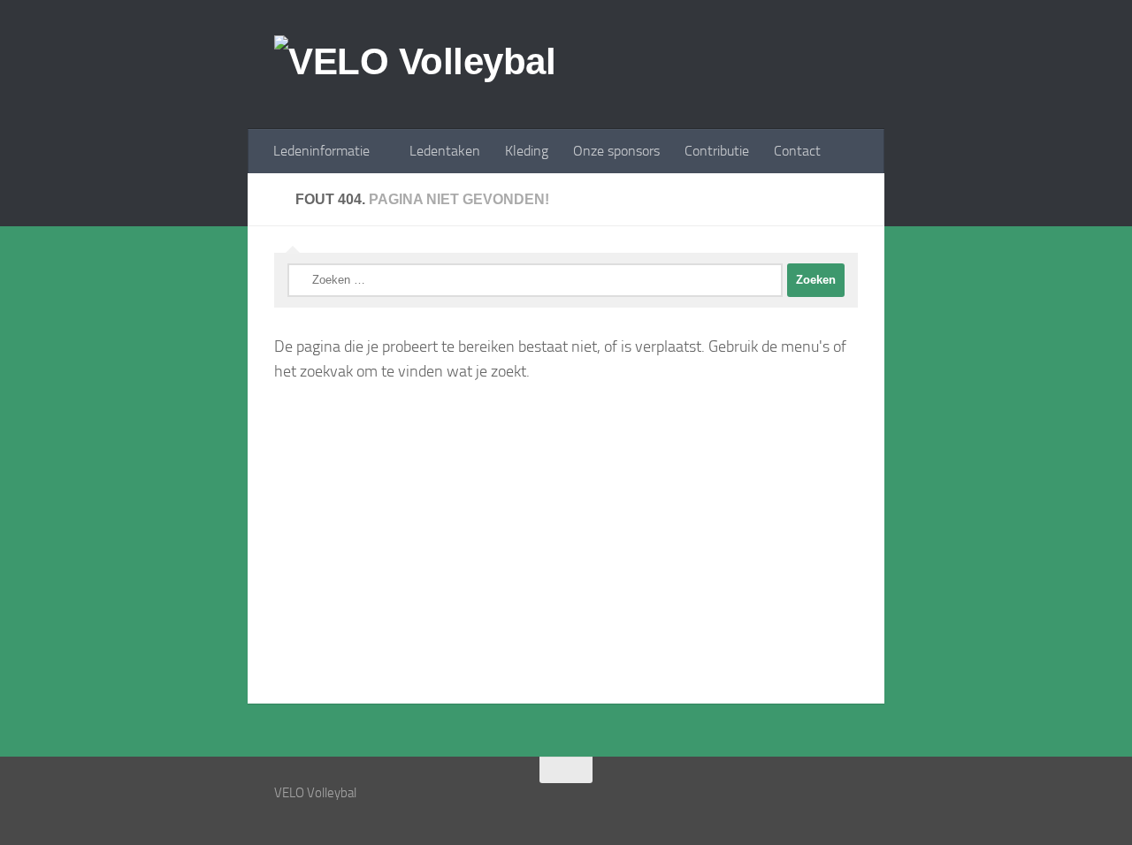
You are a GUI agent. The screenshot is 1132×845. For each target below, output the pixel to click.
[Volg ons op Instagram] (813, 804)
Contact (797, 150)
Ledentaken (444, 150)
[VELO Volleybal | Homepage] (414, 64)
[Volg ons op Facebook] (845, 804)
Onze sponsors (616, 150)
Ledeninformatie (321, 150)
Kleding (526, 150)
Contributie (717, 150)
